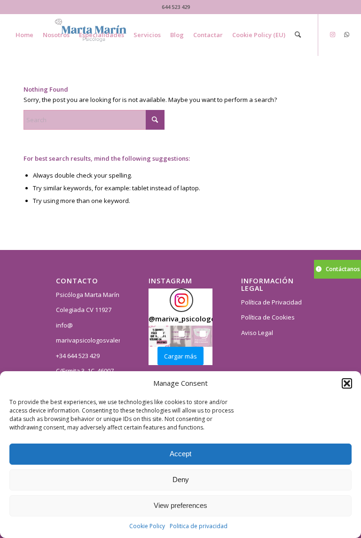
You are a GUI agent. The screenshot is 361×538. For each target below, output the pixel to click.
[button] (347, 383)
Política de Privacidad (271, 302)
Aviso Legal (257, 332)
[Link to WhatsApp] (347, 34)
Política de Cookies (268, 317)
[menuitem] (24, 35)
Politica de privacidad (199, 526)
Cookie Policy (147, 526)
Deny (181, 479)
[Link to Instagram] (333, 34)
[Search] (298, 35)
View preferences (180, 505)
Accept (180, 454)
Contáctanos (343, 269)
